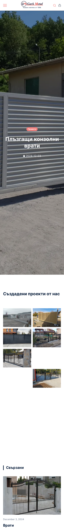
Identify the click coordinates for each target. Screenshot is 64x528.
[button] (53, 468)
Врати (8, 525)
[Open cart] (59, 5)
